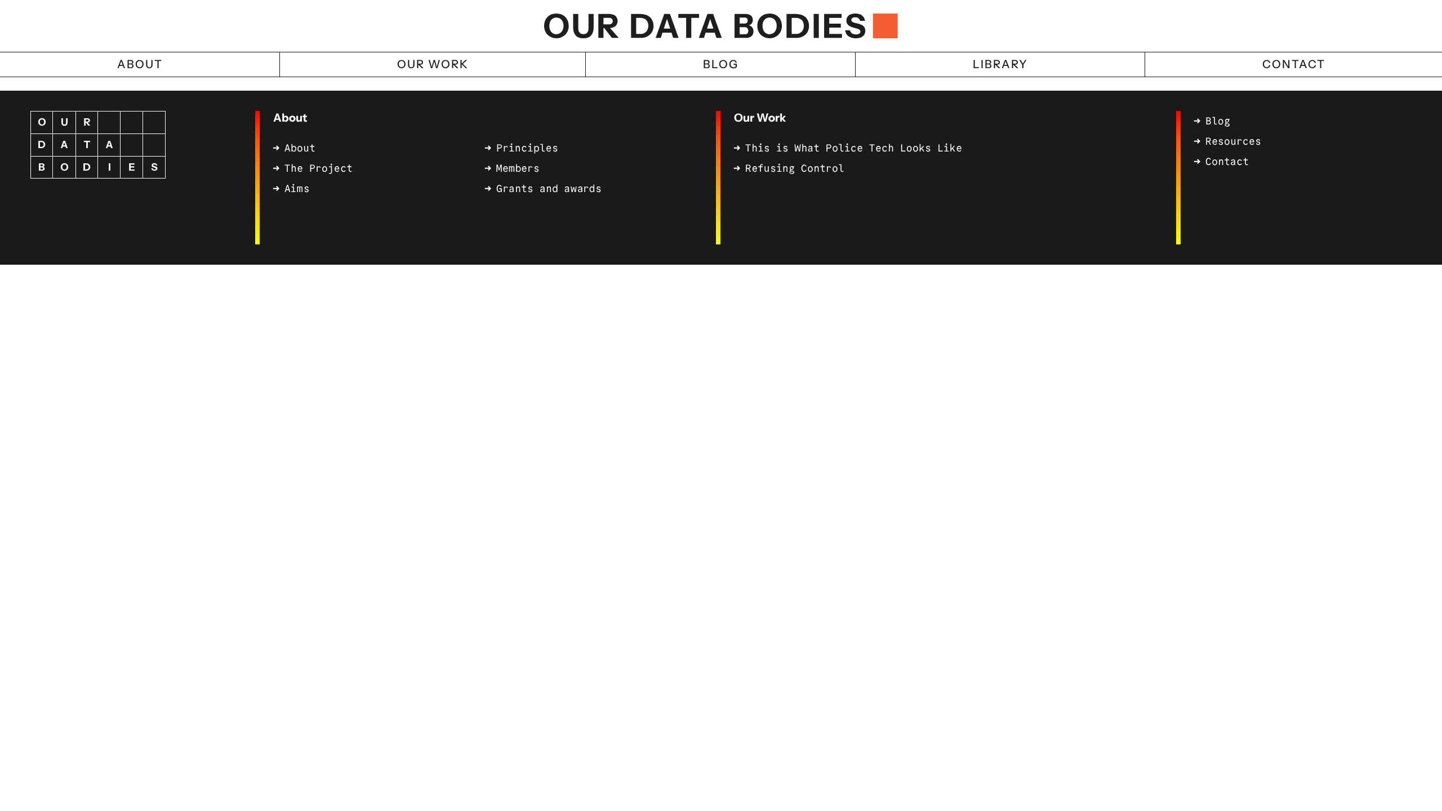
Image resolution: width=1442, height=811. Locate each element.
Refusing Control (794, 168)
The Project (318, 168)
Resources (1233, 141)
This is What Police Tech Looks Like (853, 148)
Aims (296, 188)
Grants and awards (549, 188)
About (290, 117)
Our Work (760, 117)
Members (518, 168)
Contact (1227, 161)
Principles (527, 148)
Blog (1217, 121)
